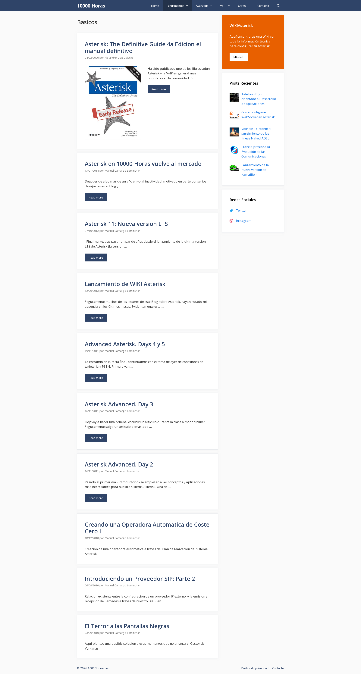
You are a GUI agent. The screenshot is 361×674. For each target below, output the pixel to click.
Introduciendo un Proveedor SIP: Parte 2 (140, 578)
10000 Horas (91, 5)
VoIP (223, 6)
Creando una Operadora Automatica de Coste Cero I (147, 528)
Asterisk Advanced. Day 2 (119, 464)
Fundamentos (175, 6)
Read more (158, 89)
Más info (238, 57)
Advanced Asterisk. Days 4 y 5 (125, 344)
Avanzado (202, 6)
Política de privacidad (254, 668)
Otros (242, 6)
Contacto (263, 6)
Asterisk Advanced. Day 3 (119, 404)
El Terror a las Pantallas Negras (127, 626)
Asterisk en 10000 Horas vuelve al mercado (143, 163)
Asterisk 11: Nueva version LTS (126, 224)
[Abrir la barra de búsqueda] (278, 5)
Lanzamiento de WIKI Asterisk (125, 284)
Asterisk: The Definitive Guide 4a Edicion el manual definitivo (143, 47)
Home (155, 6)
